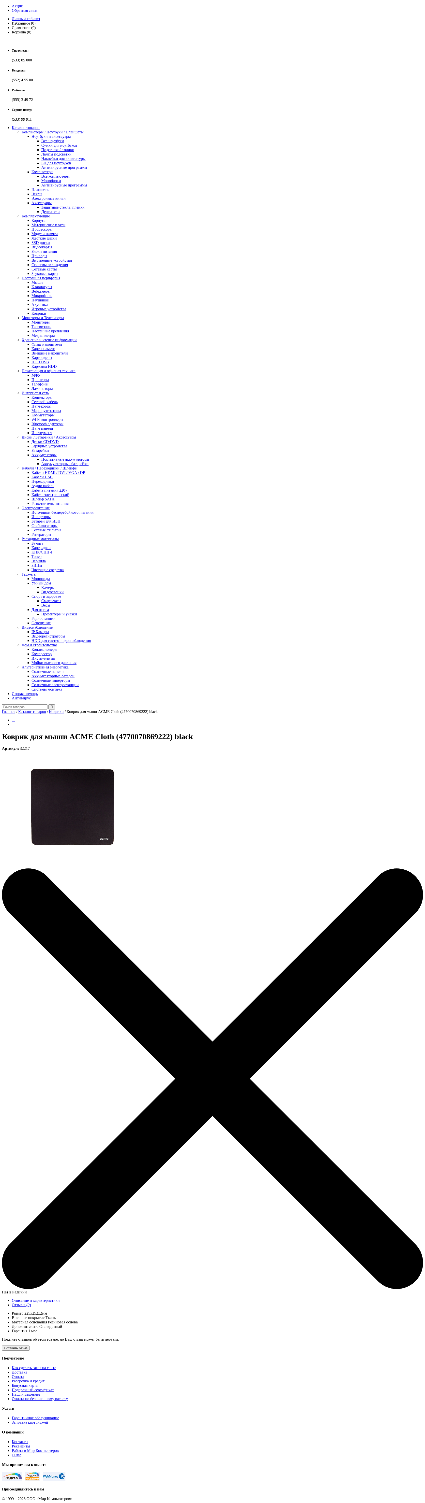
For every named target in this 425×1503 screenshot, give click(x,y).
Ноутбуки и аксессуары (51, 136)
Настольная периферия (41, 278)
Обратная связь (24, 10)
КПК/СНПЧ (41, 552)
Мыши (37, 282)
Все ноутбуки (52, 141)
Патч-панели (42, 428)
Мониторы (40, 322)
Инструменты (43, 658)
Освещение (41, 623)
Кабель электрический (50, 495)
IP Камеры (40, 632)
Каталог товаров (26, 128)
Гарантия (19, 1331)
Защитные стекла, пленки (63, 207)
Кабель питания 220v (49, 490)
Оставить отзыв (16, 1348)
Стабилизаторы (44, 526)
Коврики (38, 313)
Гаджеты (29, 574)
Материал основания (29, 1322)
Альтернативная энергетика (45, 667)
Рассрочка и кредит (28, 1381)
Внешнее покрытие (28, 1318)
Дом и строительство (39, 645)
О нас (16, 1455)
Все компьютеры (55, 176)
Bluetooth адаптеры (47, 424)
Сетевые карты (44, 269)
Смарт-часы (51, 601)
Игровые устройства (48, 309)
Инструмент (41, 433)
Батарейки (40, 450)
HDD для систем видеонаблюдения (61, 640)
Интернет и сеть (35, 393)
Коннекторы (41, 397)
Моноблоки (51, 181)
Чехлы (36, 194)
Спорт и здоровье (46, 596)
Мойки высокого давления (53, 663)
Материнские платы (48, 225)
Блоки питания (44, 251)
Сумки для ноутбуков (59, 145)
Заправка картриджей (30, 1422)
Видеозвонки (52, 592)
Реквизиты (21, 1446)
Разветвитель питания (50, 503)
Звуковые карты (44, 273)
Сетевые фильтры (46, 530)
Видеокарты (41, 247)
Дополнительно (25, 1326)
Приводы (39, 256)
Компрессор (41, 654)
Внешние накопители (49, 353)
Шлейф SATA (43, 499)
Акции (17, 6)
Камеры (48, 587)
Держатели (50, 212)
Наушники (40, 300)
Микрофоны (41, 296)
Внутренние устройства (51, 260)
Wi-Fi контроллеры (47, 419)
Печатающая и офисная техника (49, 371)
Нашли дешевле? (26, 1394)
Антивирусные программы (64, 167)
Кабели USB (42, 477)
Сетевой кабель (44, 402)
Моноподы (40, 579)
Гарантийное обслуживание (35, 1418)
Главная (8, 711)
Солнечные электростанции (55, 685)
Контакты (20, 1442)
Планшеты (40, 189)
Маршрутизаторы (46, 411)
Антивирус (21, 698)
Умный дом (41, 583)
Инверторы (41, 517)
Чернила (38, 561)
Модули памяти (44, 234)
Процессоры (41, 229)
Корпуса (38, 220)
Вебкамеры (40, 291)
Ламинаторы (42, 388)
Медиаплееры (43, 335)
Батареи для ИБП (46, 521)
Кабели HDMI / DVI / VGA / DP (58, 472)
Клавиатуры (41, 287)
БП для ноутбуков (56, 163)
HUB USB (40, 362)
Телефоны (39, 384)
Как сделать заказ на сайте (34, 1368)
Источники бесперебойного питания (62, 512)
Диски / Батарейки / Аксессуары (49, 437)
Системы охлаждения (49, 265)
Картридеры (41, 357)
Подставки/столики (57, 150)
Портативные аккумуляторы (65, 459)
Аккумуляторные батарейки (65, 464)
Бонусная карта (25, 1385)
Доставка (19, 1372)
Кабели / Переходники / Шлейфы (49, 468)
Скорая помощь (25, 694)
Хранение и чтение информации (49, 340)
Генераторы (41, 534)
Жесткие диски (44, 238)
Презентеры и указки (59, 614)
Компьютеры (42, 172)
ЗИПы (36, 565)
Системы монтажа (46, 689)
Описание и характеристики (36, 1300)
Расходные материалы (40, 539)
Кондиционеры (44, 649)
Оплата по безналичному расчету (40, 1399)
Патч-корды (41, 406)
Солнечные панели (47, 671)
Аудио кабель (42, 486)
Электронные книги (48, 198)
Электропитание (36, 508)
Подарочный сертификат (33, 1390)
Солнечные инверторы (50, 680)
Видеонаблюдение (37, 627)
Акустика (39, 304)
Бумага (37, 543)
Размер (17, 1313)
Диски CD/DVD (45, 442)
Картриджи (41, 548)
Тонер (36, 556)
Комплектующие (36, 216)
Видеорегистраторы (48, 636)
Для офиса (40, 610)
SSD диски (40, 243)
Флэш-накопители (46, 344)
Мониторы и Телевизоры (43, 318)
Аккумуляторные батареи (53, 676)
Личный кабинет (26, 19)
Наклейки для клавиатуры (63, 158)
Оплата (18, 1377)
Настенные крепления (50, 331)
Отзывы (21, 1305)
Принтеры (40, 380)
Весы (45, 605)
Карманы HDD (44, 366)
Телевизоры (41, 327)
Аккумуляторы (44, 455)
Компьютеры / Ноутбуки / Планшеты (53, 132)
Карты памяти (43, 349)
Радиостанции (43, 618)
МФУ (36, 375)
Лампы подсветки (56, 154)
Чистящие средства (47, 570)
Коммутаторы (43, 415)
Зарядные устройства (49, 446)
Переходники (42, 481)
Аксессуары (41, 203)
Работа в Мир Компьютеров (35, 1450)
